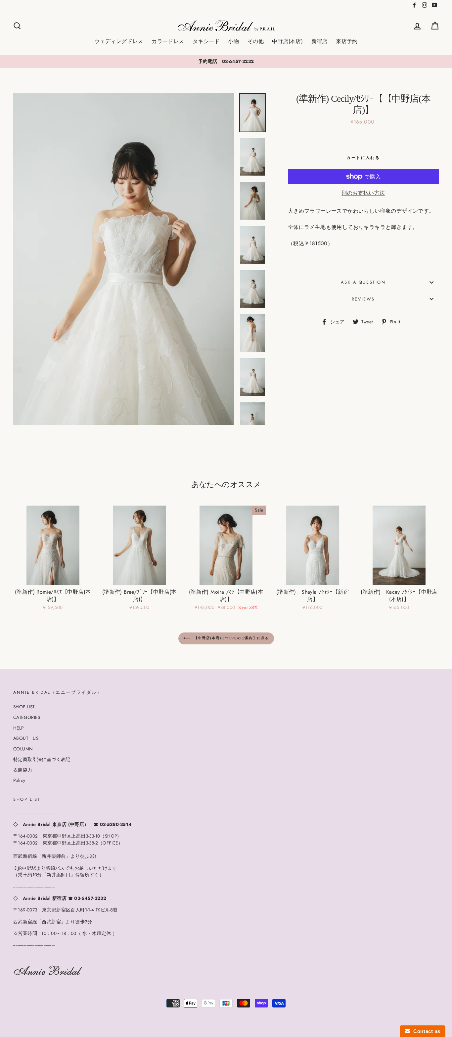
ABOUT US (25, 738)
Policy (19, 780)
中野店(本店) (287, 41)
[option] (226, 61)
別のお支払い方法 (363, 193)
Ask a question (363, 282)
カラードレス (168, 41)
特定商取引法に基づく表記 (41, 759)
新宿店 (319, 41)
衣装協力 (22, 770)
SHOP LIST (24, 706)
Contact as (425, 1031)
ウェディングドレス (118, 41)
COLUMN (23, 748)
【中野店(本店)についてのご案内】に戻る (231, 637)
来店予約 (347, 41)
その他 (256, 41)
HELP (18, 728)
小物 (233, 41)
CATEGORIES (26, 717)
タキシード (206, 41)
